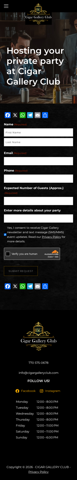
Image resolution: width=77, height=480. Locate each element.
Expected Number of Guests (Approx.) (34, 190)
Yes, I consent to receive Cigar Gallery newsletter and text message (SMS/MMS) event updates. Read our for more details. (36, 234)
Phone (15, 170)
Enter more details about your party (32, 210)
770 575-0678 (38, 363)
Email (15, 153)
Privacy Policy (51, 237)
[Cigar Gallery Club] (38, 14)
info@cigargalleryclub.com (38, 373)
